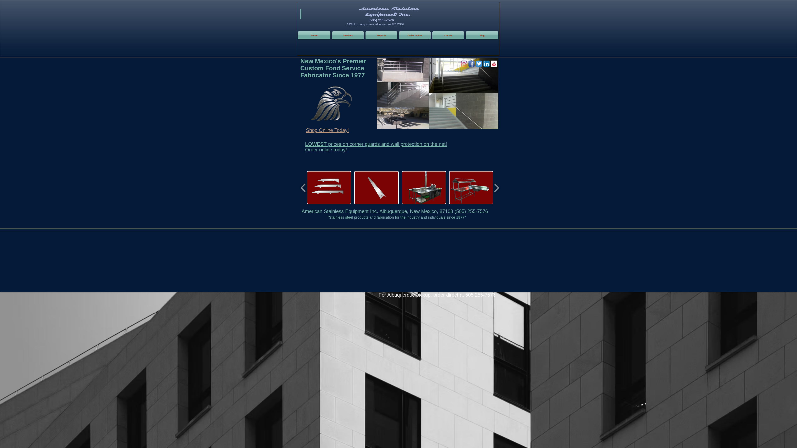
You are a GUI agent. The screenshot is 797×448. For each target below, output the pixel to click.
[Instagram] (464, 64)
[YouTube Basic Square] (494, 64)
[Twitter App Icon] (479, 64)
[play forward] (496, 188)
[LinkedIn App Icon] (486, 64)
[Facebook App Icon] (471, 64)
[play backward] (303, 188)
